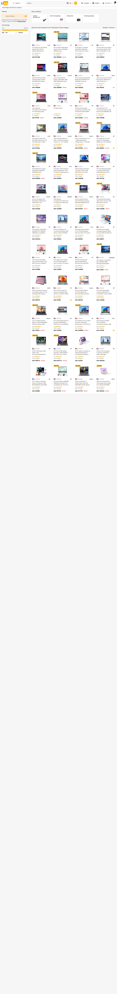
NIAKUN (70, 197)
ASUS (48, 75)
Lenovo (70, 75)
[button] (86, 3)
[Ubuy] (4, 3)
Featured (111, 27)
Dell (92, 166)
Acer (49, 45)
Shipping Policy (21, 21)
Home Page (5, 7)
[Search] (75, 3)
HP (71, 45)
